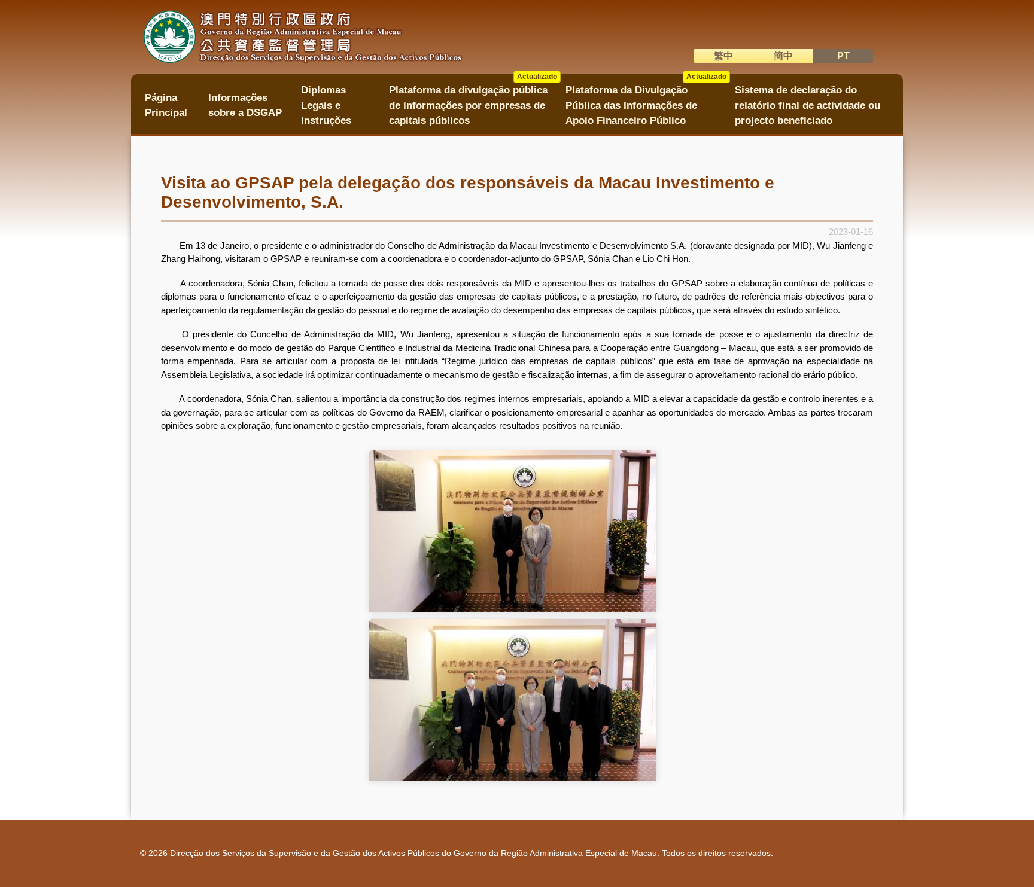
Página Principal (166, 105)
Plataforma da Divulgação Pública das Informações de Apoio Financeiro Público (645, 101)
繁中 (723, 56)
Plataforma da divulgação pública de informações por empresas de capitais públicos (473, 101)
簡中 (783, 56)
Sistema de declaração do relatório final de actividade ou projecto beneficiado (807, 105)
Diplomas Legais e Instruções (326, 105)
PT (843, 56)
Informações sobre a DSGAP (245, 105)
